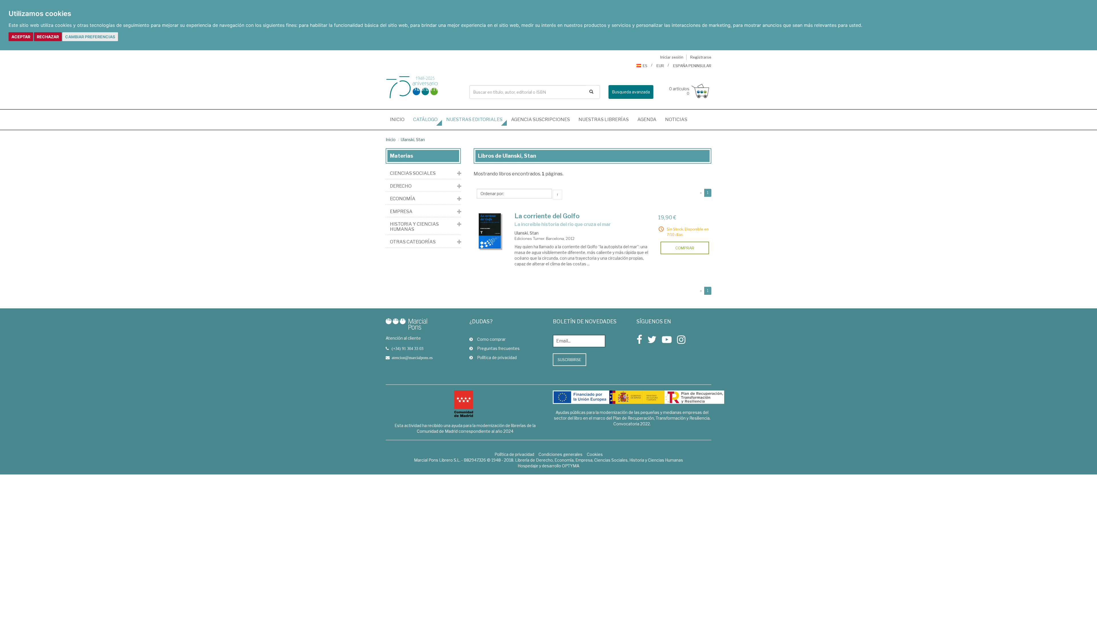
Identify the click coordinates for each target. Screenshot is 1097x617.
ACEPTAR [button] (20, 36)
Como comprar (491, 339)
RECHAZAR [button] (48, 36)
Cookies (595, 454)
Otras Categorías (413, 242)
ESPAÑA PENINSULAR (692, 65)
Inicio (399, 119)
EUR (660, 65)
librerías (603, 119)
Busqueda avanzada (631, 91)
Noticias (676, 119)
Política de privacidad (497, 357)
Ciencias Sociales (413, 173)
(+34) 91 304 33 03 (407, 348)
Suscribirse (569, 359)
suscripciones (540, 119)
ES (645, 65)
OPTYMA (570, 465)
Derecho (401, 186)
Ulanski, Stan (413, 139)
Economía (402, 198)
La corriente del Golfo (547, 216)
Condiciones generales (560, 454)
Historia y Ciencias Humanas (414, 227)
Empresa (401, 211)
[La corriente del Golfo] (490, 231)
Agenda (646, 119)
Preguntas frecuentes (498, 348)
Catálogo (425, 119)
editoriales (474, 119)
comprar (684, 248)
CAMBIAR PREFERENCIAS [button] (90, 36)
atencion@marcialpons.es (412, 358)
